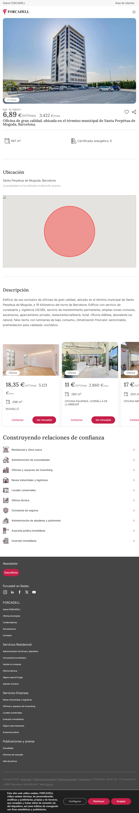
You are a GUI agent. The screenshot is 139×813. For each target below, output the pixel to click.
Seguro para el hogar (13, 677)
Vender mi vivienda (12, 664)
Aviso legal (26, 779)
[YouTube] (34, 593)
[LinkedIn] (12, 593)
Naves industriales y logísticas (17, 699)
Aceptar (121, 801)
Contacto (7, 635)
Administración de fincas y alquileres (20, 651)
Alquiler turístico (11, 684)
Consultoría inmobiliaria (14, 658)
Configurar (75, 801)
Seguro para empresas (13, 725)
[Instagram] (5, 593)
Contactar (18, 419)
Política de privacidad (45, 779)
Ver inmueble (44, 419)
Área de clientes (124, 3)
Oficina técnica (10, 671)
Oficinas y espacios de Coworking (19, 706)
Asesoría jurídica (11, 732)
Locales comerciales (12, 712)
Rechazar (98, 801)
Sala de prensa (10, 761)
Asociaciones (9, 629)
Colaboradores (10, 622)
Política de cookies (67, 779)
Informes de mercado (13, 754)
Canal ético (85, 779)
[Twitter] (27, 593)
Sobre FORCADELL (14, 3)
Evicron (49, 784)
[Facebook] (19, 593)
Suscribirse (11, 572)
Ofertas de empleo (11, 616)
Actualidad (8, 748)
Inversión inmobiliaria (13, 719)
